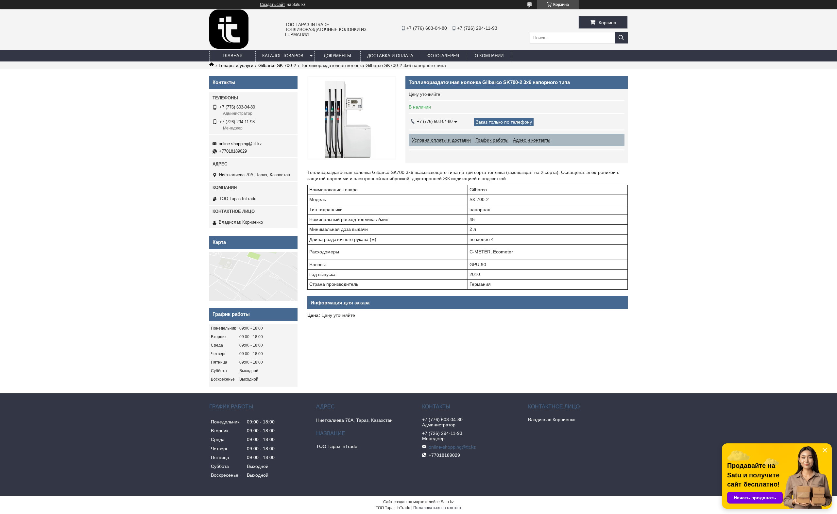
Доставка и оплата (390, 55)
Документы (337, 55)
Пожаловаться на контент (437, 507)
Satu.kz (447, 502)
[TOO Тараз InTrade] (228, 47)
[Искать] (621, 37)
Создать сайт (272, 4)
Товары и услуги (235, 65)
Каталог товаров (282, 55)
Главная (232, 55)
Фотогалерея (443, 55)
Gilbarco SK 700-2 (277, 65)
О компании (489, 55)
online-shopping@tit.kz (240, 143)
